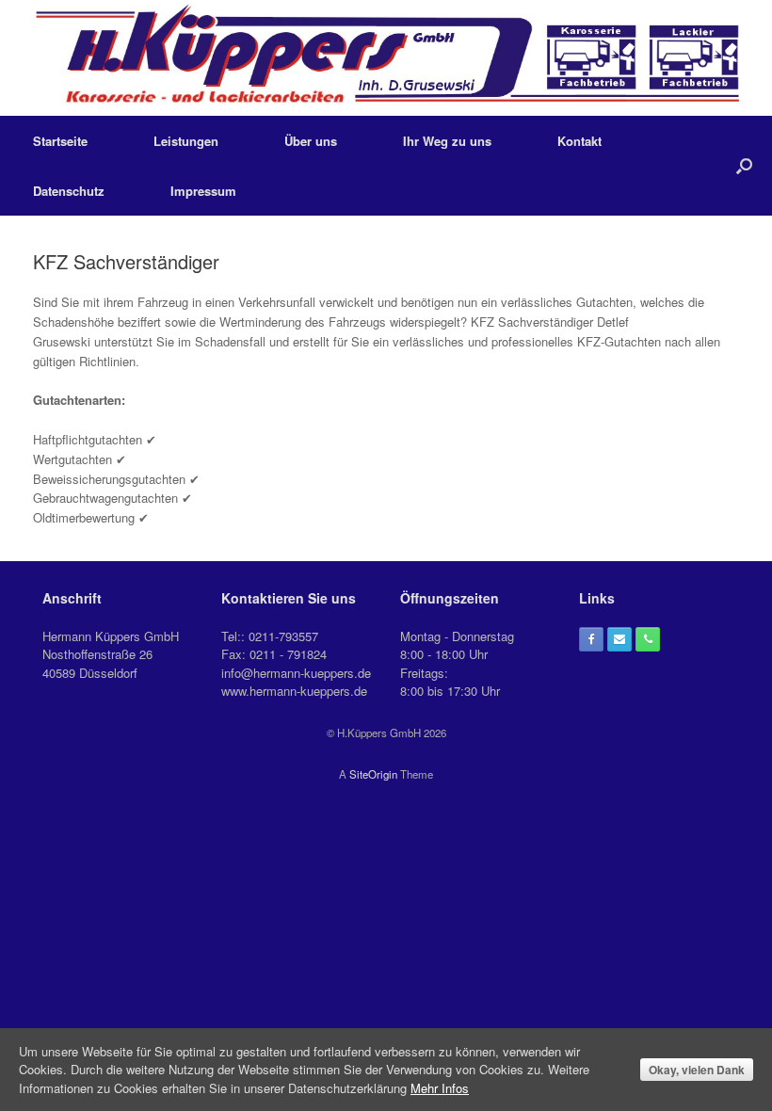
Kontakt (579, 141)
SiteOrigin (373, 773)
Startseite (60, 141)
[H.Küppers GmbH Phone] (647, 639)
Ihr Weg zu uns (447, 141)
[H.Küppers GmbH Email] (619, 639)
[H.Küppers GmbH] (386, 58)
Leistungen (185, 141)
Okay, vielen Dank (697, 1069)
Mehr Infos (439, 1088)
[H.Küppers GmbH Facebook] (591, 639)
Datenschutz (69, 191)
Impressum (203, 191)
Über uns (310, 141)
